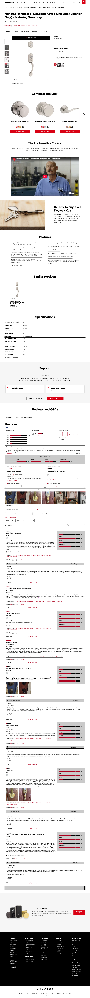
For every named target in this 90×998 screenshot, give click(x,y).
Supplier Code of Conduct (48, 993)
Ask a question (32, 25)
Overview (7, 31)
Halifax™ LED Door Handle (44, 948)
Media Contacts (76, 969)
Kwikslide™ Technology (44, 945)
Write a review (22, 25)
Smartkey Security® (44, 941)
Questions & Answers (24, 417)
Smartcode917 (30, 961)
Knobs (12, 946)
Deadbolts (13, 944)
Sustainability (75, 948)
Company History (75, 945)
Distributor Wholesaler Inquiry (75, 975)
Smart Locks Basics (29, 941)
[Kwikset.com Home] (9, 2)
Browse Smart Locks (29, 952)
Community (75, 950)
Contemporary (45, 955)
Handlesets (19, 7)
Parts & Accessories (13, 960)
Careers (74, 956)
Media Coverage (76, 971)
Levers (12, 950)
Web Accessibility (24, 993)
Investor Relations (74, 953)
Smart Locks (27, 3)
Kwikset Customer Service (59, 952)
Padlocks (35, 3)
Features (15, 31)
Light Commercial (13, 957)
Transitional (44, 959)
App (27, 949)
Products (19, 3)
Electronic (13, 952)
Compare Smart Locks (30, 945)
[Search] (84, 2)
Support (61, 3)
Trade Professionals (52, 3)
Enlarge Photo (18, 83)
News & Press (75, 943)
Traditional (44, 957)
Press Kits (74, 967)
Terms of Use (60, 993)
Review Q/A (43, 31)
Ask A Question (55, 398)
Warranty (59, 940)
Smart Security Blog (76, 958)
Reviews (9, 417)
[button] (31, 59)
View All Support (36, 398)
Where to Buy (77, 3)
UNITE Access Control (14, 941)
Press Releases (76, 965)
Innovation (42, 3)
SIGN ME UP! (79, 912)
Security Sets (13, 954)
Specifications (25, 31)
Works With (29, 947)
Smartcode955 (30, 959)
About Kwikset (76, 940)
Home (5, 7)
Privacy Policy (34, 993)
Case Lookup (60, 948)
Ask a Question (61, 946)
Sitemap (68, 993)
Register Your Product (60, 943)
